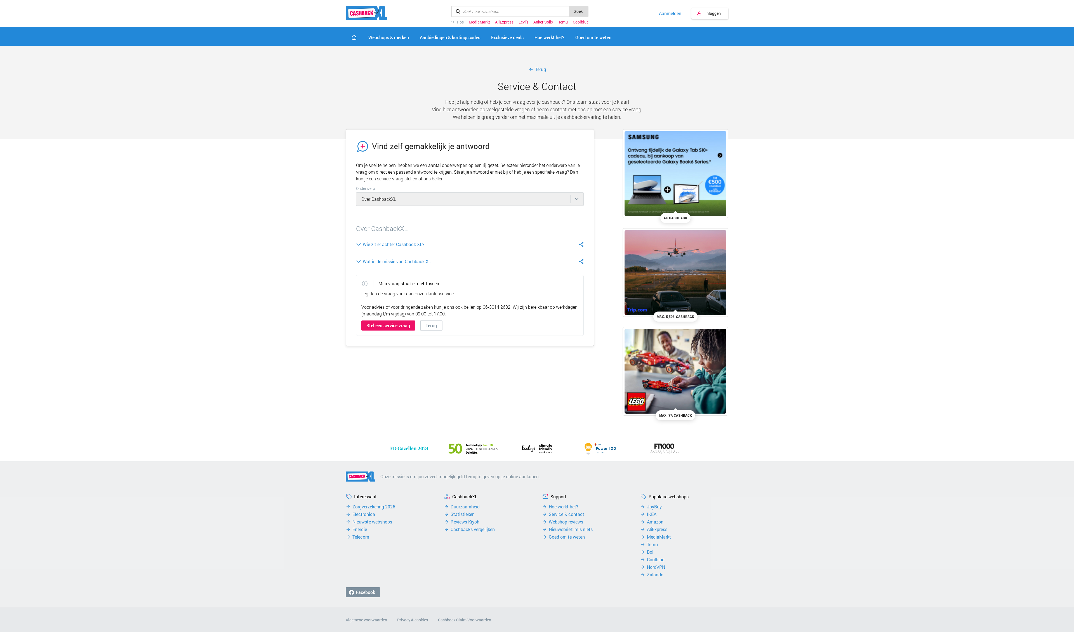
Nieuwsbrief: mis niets (571, 529)
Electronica (363, 514)
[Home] (354, 37)
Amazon (655, 521)
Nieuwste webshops (372, 521)
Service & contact (566, 514)
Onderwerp (365, 188)
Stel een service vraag (388, 325)
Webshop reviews (566, 521)
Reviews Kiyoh (465, 521)
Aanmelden (670, 13)
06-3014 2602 (496, 307)
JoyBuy (654, 506)
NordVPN (656, 567)
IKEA (651, 514)
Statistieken (463, 514)
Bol (650, 552)
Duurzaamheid (465, 506)
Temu (563, 22)
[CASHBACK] (366, 13)
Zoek (578, 11)
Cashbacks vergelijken (473, 529)
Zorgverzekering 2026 (373, 506)
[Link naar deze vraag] (581, 244)
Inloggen (713, 13)
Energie (359, 529)
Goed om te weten (567, 536)
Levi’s (523, 22)
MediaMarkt (479, 22)
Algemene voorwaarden (366, 619)
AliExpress (504, 22)
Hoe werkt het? (563, 506)
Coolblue (580, 22)
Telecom (360, 536)
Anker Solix (543, 22)
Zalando (655, 574)
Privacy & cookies (412, 619)
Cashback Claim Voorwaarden (464, 619)
